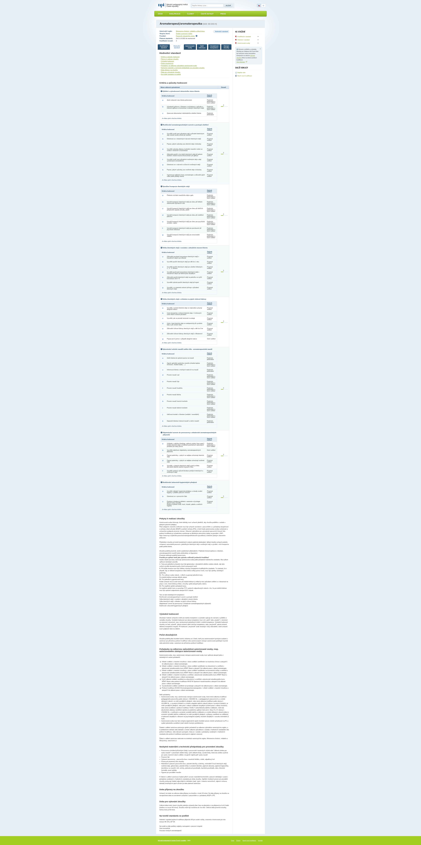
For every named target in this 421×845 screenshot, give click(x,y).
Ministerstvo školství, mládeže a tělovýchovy (190, 31)
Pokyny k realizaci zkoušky (170, 59)
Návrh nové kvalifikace (249, 840)
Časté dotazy (207, 14)
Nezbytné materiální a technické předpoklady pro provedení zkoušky (183, 68)
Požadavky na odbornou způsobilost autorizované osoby (179, 65)
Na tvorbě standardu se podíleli (171, 74)
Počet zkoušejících (167, 63)
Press (223, 14)
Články (190, 14)
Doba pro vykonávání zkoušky (170, 72)
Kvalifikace (174, 14)
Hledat (228, 5)
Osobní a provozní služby (184, 33)
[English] (263, 5)
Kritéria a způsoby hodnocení (170, 57)
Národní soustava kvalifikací (173, 5)
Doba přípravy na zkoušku (169, 70)
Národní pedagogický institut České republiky (172, 840)
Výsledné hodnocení (167, 61)
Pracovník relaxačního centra (185, 36)
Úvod (160, 14)
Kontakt (260, 840)
